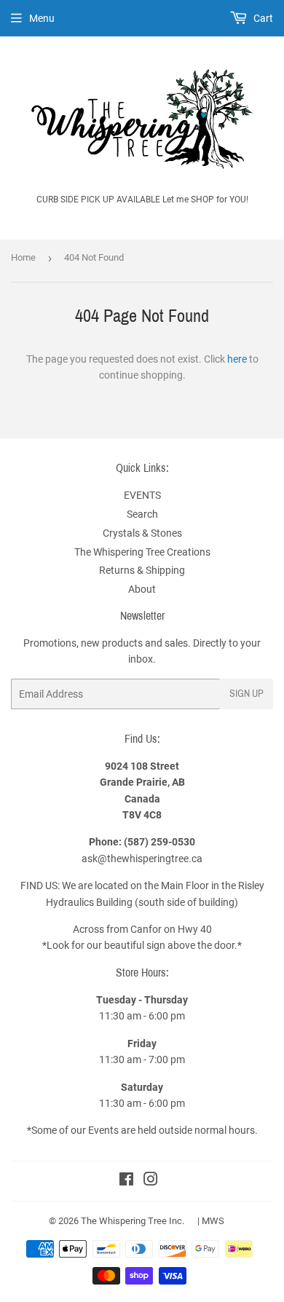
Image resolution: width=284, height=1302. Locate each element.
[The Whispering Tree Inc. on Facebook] (126, 1181)
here (237, 359)
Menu (42, 18)
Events (104, 1130)
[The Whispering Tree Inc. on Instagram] (150, 1181)
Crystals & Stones (142, 533)
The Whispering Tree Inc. (132, 1220)
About (142, 589)
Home (23, 257)
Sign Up (246, 693)
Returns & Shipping (142, 570)
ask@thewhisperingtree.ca (142, 858)
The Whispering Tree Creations (142, 552)
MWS (213, 1220)
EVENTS (142, 495)
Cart (262, 18)
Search (142, 514)
